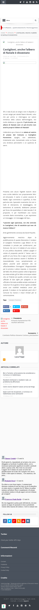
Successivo (32, 333)
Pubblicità (4, 564)
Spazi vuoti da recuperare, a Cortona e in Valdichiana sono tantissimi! (17, 393)
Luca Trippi (13, 56)
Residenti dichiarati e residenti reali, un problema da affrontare (17, 381)
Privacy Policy (5, 567)
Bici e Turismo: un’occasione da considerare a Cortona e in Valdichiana (19, 374)
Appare (26, 601)
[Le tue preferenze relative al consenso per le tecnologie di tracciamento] (4, 606)
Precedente (17, 318)
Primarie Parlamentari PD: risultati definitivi (21, 321)
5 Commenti (14, 58)
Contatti (3, 561)
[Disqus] (19, 427)
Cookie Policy (5, 570)
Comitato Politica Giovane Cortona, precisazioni (20, 335)
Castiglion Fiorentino (15, 300)
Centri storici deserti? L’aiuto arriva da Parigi (19, 387)
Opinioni (7, 58)
